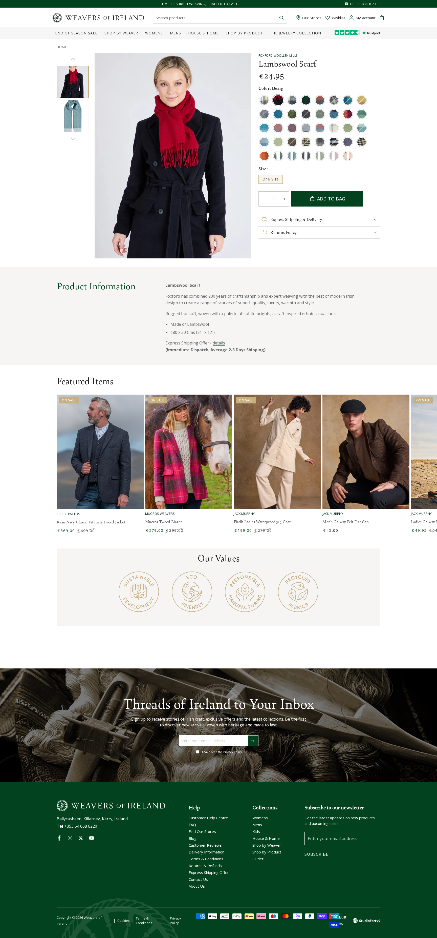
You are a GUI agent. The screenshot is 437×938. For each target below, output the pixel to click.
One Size (272, 180)
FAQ (192, 824)
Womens (260, 817)
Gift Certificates (365, 4)
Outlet (258, 858)
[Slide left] (72, 58)
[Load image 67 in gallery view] (73, 116)
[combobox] (215, 17)
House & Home (266, 838)
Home (62, 47)
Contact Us (198, 879)
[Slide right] (72, 139)
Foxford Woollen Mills (277, 55)
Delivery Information (206, 851)
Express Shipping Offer (209, 872)
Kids (256, 831)
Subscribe (316, 854)
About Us (197, 886)
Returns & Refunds (205, 865)
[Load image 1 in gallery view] (73, 82)
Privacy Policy (175, 920)
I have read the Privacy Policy (222, 752)
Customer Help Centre (208, 817)
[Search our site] (281, 17)
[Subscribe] (253, 740)
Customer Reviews (205, 845)
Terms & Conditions (206, 858)
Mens (257, 824)
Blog (192, 838)
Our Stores (311, 17)
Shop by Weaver (266, 845)
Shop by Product (266, 851)
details (219, 343)
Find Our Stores (202, 831)
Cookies (123, 920)
